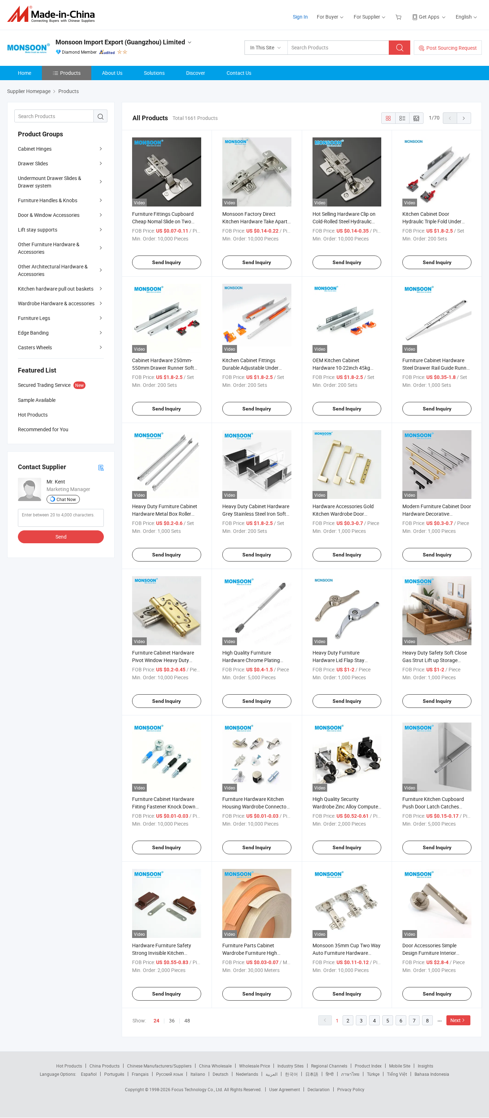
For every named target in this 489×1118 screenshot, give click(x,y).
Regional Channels (329, 1066)
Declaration (319, 1089)
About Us (112, 72)
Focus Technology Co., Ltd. (197, 1089)
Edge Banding (33, 332)
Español (89, 1074)
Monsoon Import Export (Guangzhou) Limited (120, 42)
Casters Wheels (35, 347)
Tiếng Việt (397, 1074)
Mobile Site (399, 1066)
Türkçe (373, 1074)
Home (24, 72)
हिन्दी (330, 1074)
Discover (195, 72)
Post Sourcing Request (451, 47)
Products (70, 72)
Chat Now (66, 499)
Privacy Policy (350, 1089)
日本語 (311, 1074)
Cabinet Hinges (35, 148)
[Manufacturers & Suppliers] (53, 14)
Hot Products (69, 1066)
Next (455, 1020)
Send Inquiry (166, 262)
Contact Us (239, 72)
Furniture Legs (34, 318)
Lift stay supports (37, 229)
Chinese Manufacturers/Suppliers (159, 1066)
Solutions (154, 72)
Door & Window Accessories (48, 215)
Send (61, 536)
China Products (104, 1066)
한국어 (291, 1074)
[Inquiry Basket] (399, 16)
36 (172, 1020)
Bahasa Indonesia (432, 1074)
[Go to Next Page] (464, 118)
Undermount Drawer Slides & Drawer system (49, 182)
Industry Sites (290, 1066)
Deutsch (220, 1074)
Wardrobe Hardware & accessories (56, 303)
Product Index (368, 1066)
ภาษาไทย (350, 1074)
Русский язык (169, 1074)
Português (114, 1074)
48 (187, 1020)
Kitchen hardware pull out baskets (55, 288)
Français (140, 1074)
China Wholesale (215, 1066)
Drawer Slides (33, 163)
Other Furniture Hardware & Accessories (48, 248)
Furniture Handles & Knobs (47, 200)
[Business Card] (101, 467)
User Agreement (284, 1089)
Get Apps (429, 16)
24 (156, 1021)
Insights (425, 1066)
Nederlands (247, 1074)
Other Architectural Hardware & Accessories (53, 270)
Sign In (300, 16)
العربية (271, 1074)
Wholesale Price (254, 1066)
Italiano (197, 1074)
